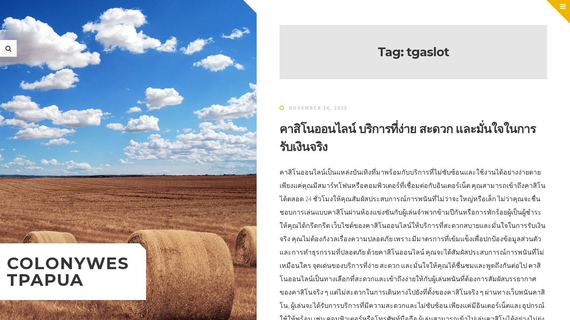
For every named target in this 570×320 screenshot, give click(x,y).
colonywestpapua (68, 271)
